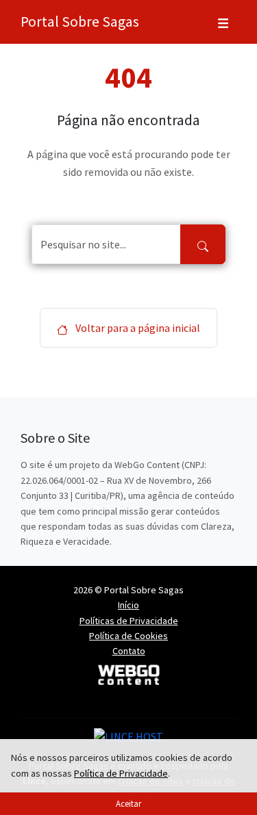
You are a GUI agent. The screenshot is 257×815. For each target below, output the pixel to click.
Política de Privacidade (121, 773)
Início (128, 605)
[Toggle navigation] (223, 21)
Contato (128, 651)
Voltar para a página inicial (136, 328)
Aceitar (128, 803)
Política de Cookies (128, 636)
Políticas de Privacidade (128, 621)
